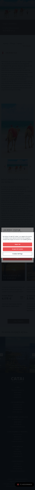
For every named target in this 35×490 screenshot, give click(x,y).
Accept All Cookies (17, 249)
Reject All (17, 244)
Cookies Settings (17, 253)
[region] (17, 245)
